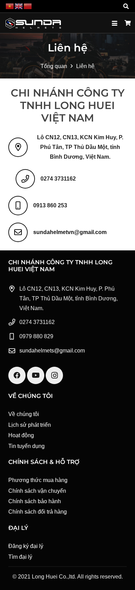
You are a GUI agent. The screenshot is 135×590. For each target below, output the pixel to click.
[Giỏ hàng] (128, 23)
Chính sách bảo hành (34, 501)
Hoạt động (21, 435)
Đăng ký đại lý (25, 546)
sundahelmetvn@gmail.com (70, 232)
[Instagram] (54, 375)
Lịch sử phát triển (29, 425)
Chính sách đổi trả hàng (37, 512)
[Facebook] (17, 375)
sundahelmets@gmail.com (52, 351)
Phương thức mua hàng (38, 480)
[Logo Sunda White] (33, 23)
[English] (19, 6)
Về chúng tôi (23, 414)
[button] (126, 6)
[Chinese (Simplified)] (28, 6)
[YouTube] (35, 375)
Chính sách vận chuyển (37, 491)
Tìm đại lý (20, 557)
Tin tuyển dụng (26, 446)
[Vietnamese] (10, 6)
